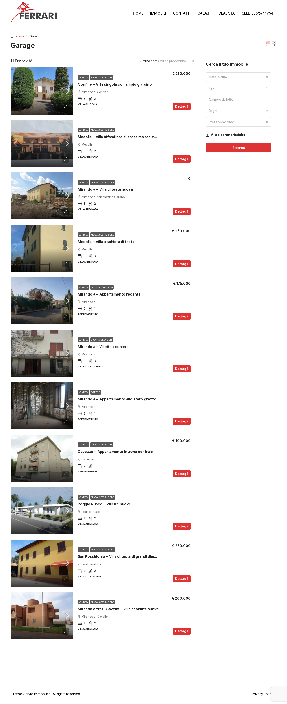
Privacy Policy (262, 694)
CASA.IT (204, 13)
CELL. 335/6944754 (257, 13)
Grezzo (95, 392)
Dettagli (181, 106)
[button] (268, 44)
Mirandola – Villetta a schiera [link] (103, 347)
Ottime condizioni (102, 287)
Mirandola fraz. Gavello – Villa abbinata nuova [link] (118, 609)
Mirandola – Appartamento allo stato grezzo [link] (117, 399)
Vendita (83, 77)
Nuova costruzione (102, 129)
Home (20, 36)
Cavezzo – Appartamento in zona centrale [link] (115, 452)
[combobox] (176, 61)
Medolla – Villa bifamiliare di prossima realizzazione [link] (123, 137)
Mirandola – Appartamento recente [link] (109, 294)
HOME (138, 13)
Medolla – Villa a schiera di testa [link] (106, 242)
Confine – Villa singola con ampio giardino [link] (115, 84)
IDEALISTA (226, 13)
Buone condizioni (102, 77)
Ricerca (238, 148)
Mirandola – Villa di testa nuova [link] (105, 189)
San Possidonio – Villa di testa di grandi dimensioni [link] (122, 556)
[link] (42, 91)
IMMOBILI (158, 13)
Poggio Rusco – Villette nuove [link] (104, 504)
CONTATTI (182, 13)
